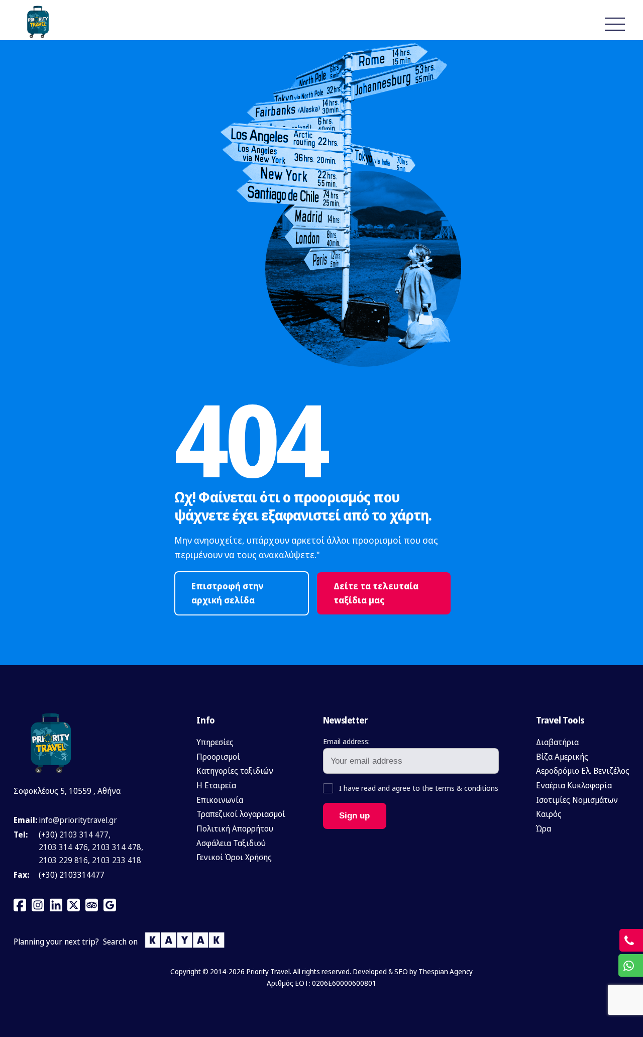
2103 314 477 (84, 834)
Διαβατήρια (557, 742)
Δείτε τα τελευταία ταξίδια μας (376, 593)
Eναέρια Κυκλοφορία (574, 785)
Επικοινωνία (219, 799)
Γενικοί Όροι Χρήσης (234, 857)
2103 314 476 (63, 847)
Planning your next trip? (56, 941)
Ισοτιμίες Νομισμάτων (577, 799)
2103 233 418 (116, 860)
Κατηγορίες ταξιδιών (234, 770)
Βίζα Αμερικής (562, 756)
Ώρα (543, 828)
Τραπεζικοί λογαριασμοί (240, 813)
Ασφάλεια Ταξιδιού (231, 843)
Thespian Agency (445, 971)
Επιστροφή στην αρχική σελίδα (227, 593)
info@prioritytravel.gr (78, 819)
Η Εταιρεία (216, 785)
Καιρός (549, 813)
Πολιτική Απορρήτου (234, 828)
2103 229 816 (63, 860)
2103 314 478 (116, 847)
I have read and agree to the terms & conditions (417, 788)
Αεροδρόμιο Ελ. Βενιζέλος (582, 770)
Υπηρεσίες (215, 742)
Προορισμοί (218, 756)
